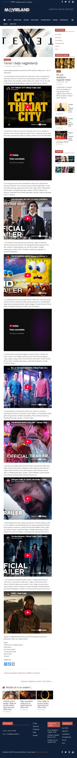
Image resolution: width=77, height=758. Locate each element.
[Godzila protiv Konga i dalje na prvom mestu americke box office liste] (10, 692)
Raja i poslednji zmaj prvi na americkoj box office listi (26, 704)
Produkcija (64, 20)
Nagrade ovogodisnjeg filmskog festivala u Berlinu (31, 2)
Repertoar (17, 20)
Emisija (55, 20)
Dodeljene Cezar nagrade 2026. (70, 122)
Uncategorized (59, 43)
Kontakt (13, 24)
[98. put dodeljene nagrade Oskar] (65, 59)
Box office (35, 20)
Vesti (9, 20)
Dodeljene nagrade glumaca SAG (70, 108)
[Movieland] (4, 20)
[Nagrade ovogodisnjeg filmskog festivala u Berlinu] (61, 132)
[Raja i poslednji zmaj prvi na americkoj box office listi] (27, 692)
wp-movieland (18, 66)
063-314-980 (12, 731)
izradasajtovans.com (41, 752)
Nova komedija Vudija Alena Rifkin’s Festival (21, 673)
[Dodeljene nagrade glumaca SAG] (61, 103)
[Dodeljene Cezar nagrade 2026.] (61, 118)
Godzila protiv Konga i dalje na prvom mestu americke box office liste (9, 705)
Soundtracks (46, 20)
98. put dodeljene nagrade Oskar (63, 77)
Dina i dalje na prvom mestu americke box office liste (43, 704)
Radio (5, 24)
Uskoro (26, 20)
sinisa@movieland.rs (13, 734)
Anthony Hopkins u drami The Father (37, 681)
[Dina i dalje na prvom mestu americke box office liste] (45, 692)
